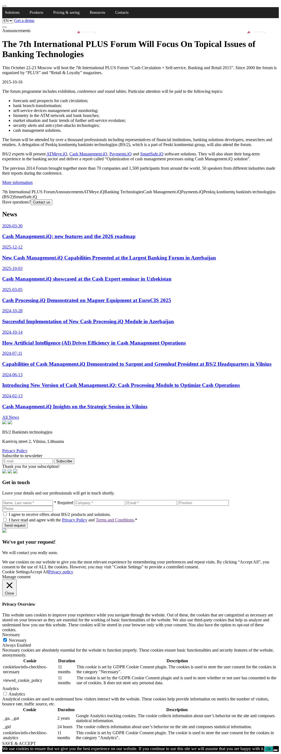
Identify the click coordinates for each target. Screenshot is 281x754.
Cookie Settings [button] (16, 571)
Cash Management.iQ (88, 154)
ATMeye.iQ (56, 154)
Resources (97, 12)
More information (17, 182)
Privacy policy (60, 571)
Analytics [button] (10, 688)
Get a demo (24, 20)
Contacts (121, 12)
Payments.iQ (120, 154)
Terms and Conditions (115, 520)
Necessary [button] (11, 634)
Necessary (18, 640)
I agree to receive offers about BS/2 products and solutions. (60, 514)
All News (10, 417)
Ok (268, 749)
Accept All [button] (39, 571)
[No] (275, 750)
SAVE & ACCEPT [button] (19, 743)
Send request (15, 525)
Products (36, 12)
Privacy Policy (14, 450)
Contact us (41, 202)
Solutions (12, 12)
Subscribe (64, 461)
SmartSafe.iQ (152, 154)
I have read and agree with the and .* (73, 520)
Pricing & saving (66, 12)
